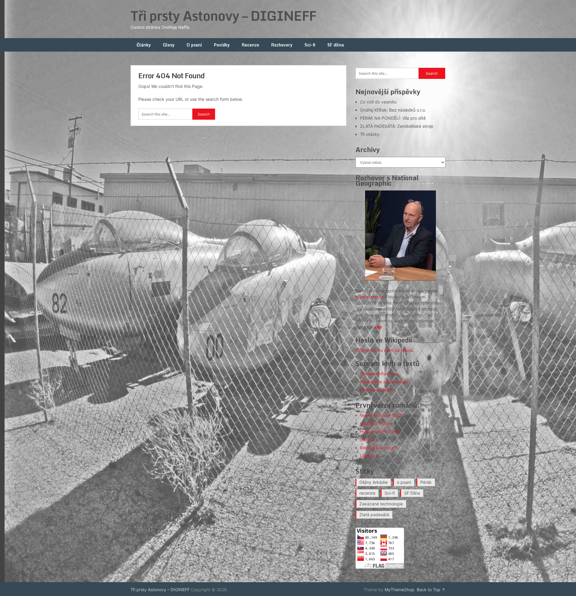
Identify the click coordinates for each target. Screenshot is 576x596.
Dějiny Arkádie (373, 482)
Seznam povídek (376, 389)
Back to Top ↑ (431, 589)
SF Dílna (412, 493)
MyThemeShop (399, 589)
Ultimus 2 (369, 455)
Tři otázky (370, 134)
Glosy (169, 44)
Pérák (426, 482)
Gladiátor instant (376, 423)
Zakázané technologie (381, 503)
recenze (367, 493)
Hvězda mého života (380, 431)
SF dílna (335, 44)
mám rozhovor (370, 296)
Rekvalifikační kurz (378, 447)
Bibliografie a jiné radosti (384, 381)
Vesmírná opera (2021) (382, 415)
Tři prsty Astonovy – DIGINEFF (223, 15)
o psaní (404, 482)
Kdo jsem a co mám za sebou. (385, 350)
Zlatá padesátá (374, 514)
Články (143, 44)
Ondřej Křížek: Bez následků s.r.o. (393, 109)
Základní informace (379, 373)
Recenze (250, 44)
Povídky (222, 44)
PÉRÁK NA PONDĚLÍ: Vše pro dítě (393, 118)
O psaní (194, 44)
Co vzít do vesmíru (378, 101)
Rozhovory (281, 44)
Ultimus (367, 439)
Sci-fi (309, 44)
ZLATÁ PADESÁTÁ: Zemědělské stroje (396, 126)
